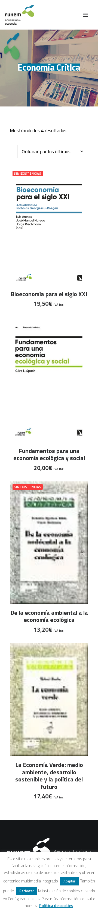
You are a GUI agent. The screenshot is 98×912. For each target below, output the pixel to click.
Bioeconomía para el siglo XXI (49, 294)
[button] (85, 15)
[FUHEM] (17, 15)
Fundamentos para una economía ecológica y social (49, 454)
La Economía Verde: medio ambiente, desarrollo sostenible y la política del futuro (49, 775)
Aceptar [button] (69, 881)
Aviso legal (62, 851)
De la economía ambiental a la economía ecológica (49, 616)
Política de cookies (56, 905)
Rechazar (26, 891)
